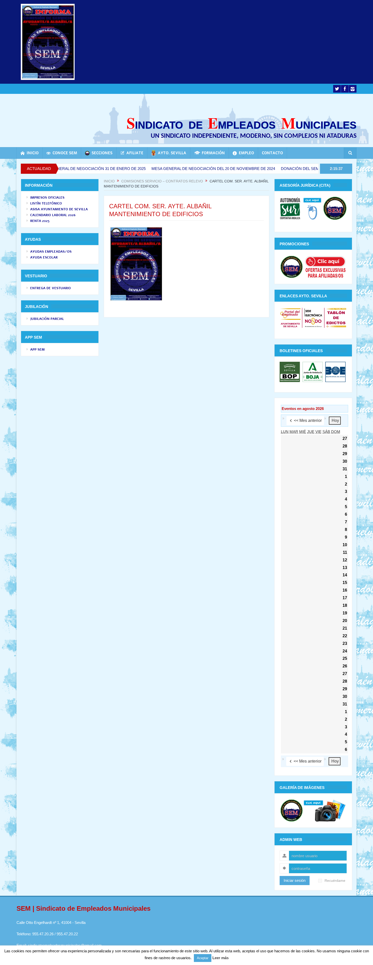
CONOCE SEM (65, 153)
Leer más (220, 958)
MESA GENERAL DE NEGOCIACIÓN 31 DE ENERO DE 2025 (59, 168)
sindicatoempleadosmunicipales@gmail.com (65, 945)
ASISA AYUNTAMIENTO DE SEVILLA (59, 209)
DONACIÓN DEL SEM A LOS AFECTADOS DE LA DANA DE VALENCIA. (309, 168)
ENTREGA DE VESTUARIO (50, 288)
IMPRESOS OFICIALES (47, 197)
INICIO (33, 153)
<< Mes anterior (308, 420)
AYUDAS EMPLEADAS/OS (51, 251)
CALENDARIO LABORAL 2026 (53, 215)
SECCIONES (102, 153)
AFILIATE (134, 153)
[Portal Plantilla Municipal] (290, 317)
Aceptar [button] (202, 958)
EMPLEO (246, 153)
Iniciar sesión (295, 880)
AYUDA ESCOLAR (44, 257)
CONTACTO (272, 153)
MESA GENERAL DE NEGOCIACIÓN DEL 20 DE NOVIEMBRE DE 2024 (180, 168)
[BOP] (290, 371)
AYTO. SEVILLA (172, 153)
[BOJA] (312, 371)
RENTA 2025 (39, 221)
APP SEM (37, 349)
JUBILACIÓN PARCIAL (47, 319)
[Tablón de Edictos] (336, 317)
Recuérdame (335, 881)
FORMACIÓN (213, 153)
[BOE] (335, 371)
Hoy (335, 420)
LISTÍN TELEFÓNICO (46, 203)
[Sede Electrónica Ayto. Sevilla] (313, 317)
